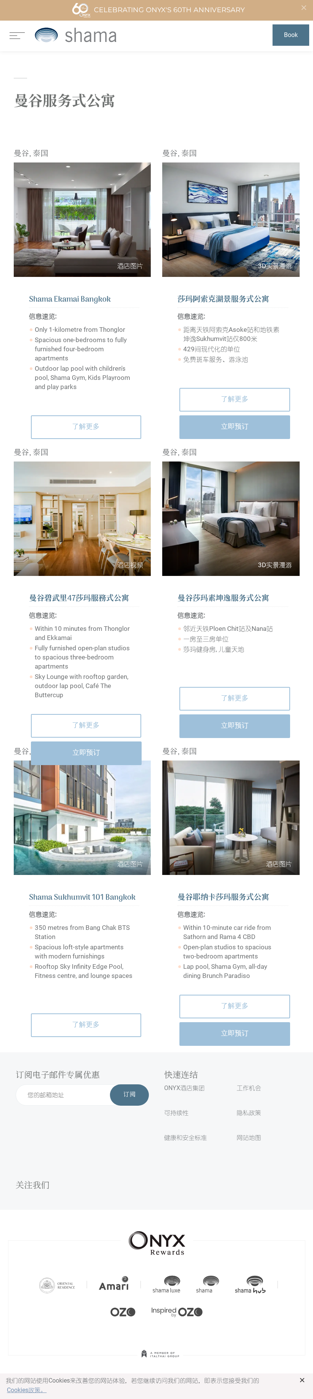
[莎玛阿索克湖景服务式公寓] (231, 219)
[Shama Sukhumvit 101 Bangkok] (82, 818)
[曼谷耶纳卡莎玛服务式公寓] (231, 818)
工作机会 (249, 1088)
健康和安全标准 (185, 1137)
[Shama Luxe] (166, 1284)
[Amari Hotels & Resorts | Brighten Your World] (113, 1284)
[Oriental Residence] (57, 1284)
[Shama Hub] (250, 1284)
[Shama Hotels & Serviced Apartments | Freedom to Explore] (207, 1284)
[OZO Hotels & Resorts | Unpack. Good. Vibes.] (123, 1311)
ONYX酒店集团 (184, 1088)
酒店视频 (130, 565)
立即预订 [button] (234, 427)
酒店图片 (130, 266)
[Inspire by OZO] (177, 1311)
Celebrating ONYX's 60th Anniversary (169, 10)
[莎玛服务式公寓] (75, 35)
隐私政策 (249, 1112)
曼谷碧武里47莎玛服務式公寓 (79, 599)
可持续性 (176, 1112)
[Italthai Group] (160, 1358)
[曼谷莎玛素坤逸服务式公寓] (231, 519)
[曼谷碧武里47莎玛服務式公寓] (82, 519)
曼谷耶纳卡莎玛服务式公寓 (223, 898)
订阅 (129, 1095)
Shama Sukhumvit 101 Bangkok (82, 898)
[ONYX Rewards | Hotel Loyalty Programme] (157, 1239)
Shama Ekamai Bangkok (70, 300)
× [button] (302, 1380)
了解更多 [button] (86, 427)
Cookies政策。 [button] (27, 1390)
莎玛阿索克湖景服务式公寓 (223, 300)
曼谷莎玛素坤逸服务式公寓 (223, 599)
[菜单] (17, 35)
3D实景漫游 (275, 266)
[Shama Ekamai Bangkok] (82, 219)
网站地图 (249, 1137)
